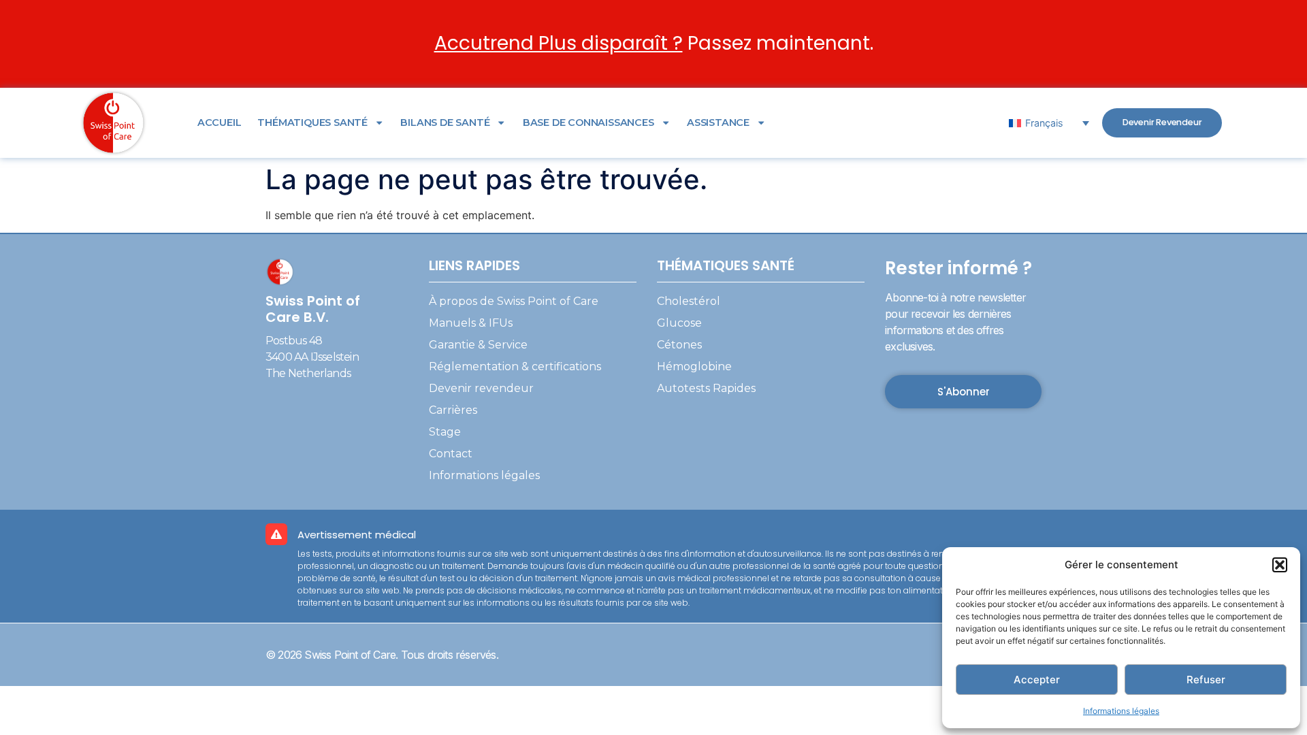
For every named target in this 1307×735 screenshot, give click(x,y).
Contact (450, 453)
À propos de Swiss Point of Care (513, 301)
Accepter (1037, 679)
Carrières (453, 410)
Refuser (1206, 679)
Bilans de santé (444, 122)
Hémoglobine (694, 366)
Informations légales (1121, 711)
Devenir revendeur (481, 388)
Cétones (679, 344)
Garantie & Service (478, 344)
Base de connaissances (588, 122)
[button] (1280, 565)
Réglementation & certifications (515, 366)
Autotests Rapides (706, 388)
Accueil (219, 122)
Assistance (718, 122)
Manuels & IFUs (471, 322)
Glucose (679, 322)
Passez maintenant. (653, 43)
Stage (445, 431)
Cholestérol (688, 301)
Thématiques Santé (312, 122)
